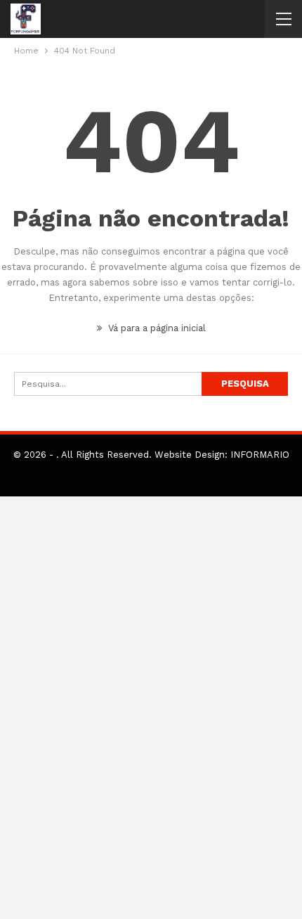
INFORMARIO (259, 454)
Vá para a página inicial (155, 328)
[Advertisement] (151, 707)
